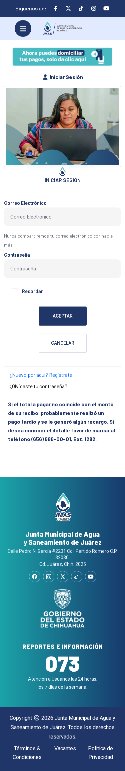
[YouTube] (90, 576)
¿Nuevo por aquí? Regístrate (40, 374)
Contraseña (17, 255)
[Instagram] (48, 576)
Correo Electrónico (25, 203)
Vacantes (65, 748)
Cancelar (62, 343)
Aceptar (63, 316)
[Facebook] (34, 576)
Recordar (32, 291)
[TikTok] (76, 576)
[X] (62, 576)
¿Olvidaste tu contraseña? (38, 386)
